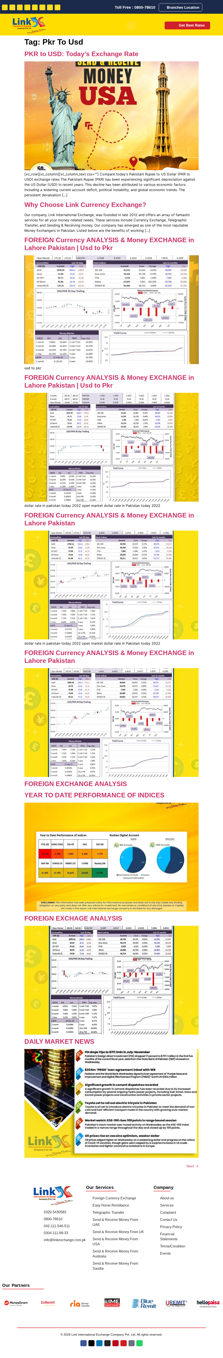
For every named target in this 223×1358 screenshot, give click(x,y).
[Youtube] (42, 7)
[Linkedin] (20, 7)
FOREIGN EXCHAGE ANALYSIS (73, 918)
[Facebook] (5, 7)
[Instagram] (27, 7)
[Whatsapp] (58, 7)
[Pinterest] (35, 7)
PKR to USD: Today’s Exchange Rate (81, 53)
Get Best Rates (192, 25)
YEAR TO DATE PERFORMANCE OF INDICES (94, 795)
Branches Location (183, 7)
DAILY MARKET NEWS (59, 1041)
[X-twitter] (91, 1343)
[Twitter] (12, 7)
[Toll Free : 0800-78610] (111, 7)
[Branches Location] (163, 7)
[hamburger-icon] (131, 25)
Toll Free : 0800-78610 (135, 7)
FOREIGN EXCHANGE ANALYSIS (75, 783)
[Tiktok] (50, 7)
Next (192, 1166)
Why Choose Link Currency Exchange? (85, 204)
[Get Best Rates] (173, 25)
